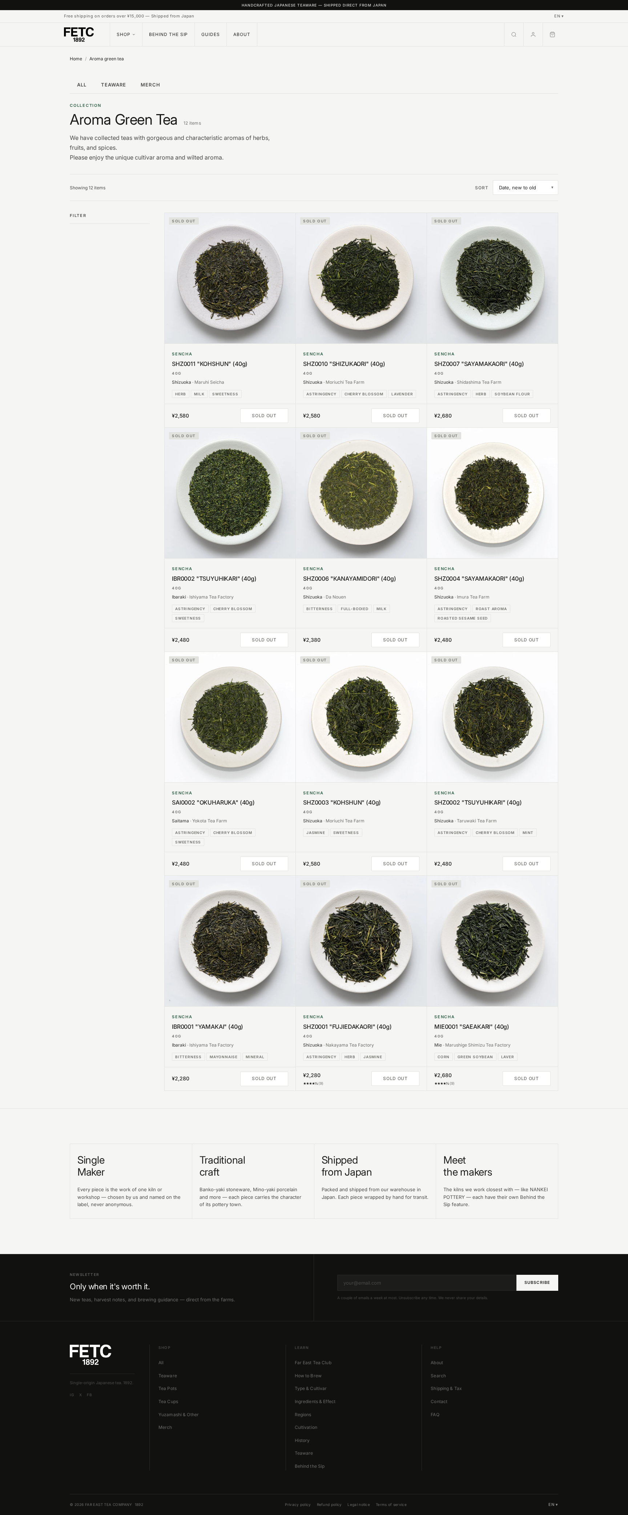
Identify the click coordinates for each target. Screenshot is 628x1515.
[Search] (514, 34)
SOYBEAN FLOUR (512, 394)
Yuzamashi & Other (178, 1414)
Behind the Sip (168, 34)
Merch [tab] (150, 85)
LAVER (507, 1057)
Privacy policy (298, 1504)
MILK (199, 394)
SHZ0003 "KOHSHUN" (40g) (342, 802)
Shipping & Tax (446, 1388)
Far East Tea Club (313, 1362)
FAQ (435, 1414)
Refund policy (329, 1504)
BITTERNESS (319, 609)
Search (438, 1375)
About (241, 34)
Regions (303, 1414)
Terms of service (391, 1504)
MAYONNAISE (224, 1057)
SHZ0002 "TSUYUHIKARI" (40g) (478, 802)
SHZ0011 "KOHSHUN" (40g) (209, 363)
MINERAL (255, 1057)
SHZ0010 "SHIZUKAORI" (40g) (344, 363)
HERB (180, 394)
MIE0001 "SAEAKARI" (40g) (471, 1026)
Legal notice (358, 1504)
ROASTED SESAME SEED (463, 618)
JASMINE (315, 832)
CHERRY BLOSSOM (364, 394)
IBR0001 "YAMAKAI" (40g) (207, 1026)
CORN (444, 1057)
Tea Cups (168, 1401)
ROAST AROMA (491, 609)
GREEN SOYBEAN (475, 1057)
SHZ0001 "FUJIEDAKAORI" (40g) (347, 1026)
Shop (123, 34)
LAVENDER (402, 394)
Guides (210, 34)
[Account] (533, 34)
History (302, 1440)
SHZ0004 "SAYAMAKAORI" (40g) (479, 578)
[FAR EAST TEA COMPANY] (79, 34)
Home (76, 58)
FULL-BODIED (355, 609)
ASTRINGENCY (321, 394)
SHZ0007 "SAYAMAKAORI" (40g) (479, 363)
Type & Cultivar (311, 1388)
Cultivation (306, 1427)
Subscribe (537, 1282)
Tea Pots (167, 1388)
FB (89, 1395)
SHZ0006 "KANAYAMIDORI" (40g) (349, 578)
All (161, 1362)
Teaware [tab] (113, 85)
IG (72, 1395)
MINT (528, 832)
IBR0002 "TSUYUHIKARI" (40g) (214, 578)
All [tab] (81, 85)
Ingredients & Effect (315, 1401)
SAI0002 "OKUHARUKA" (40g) (213, 802)
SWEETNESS (225, 394)
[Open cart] (553, 34)
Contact (439, 1401)
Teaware (167, 1375)
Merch (165, 1427)
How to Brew (308, 1375)
